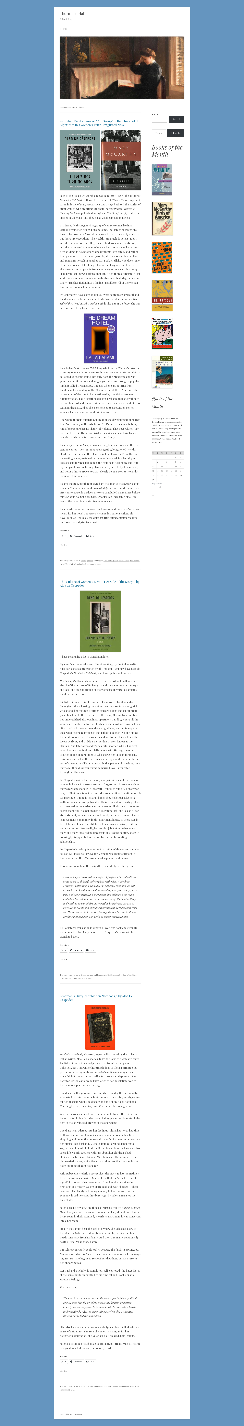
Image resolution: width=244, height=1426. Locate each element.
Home (63, 28)
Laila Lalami (124, 560)
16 (180, 466)
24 (153, 475)
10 (153, 466)
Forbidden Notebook (128, 1386)
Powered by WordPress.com (71, 1414)
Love (62, 978)
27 (167, 475)
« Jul (159, 487)
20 (167, 471)
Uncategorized (87, 560)
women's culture (72, 978)
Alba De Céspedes (111, 560)
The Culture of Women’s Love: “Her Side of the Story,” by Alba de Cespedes (99, 583)
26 (162, 475)
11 (157, 466)
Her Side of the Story (128, 975)
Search (155, 114)
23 (180, 471)
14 (171, 466)
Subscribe (176, 132)
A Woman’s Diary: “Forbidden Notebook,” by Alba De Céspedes (96, 998)
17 (153, 471)
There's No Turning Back (75, 564)
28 (172, 475)
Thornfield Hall (72, 13)
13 (166, 466)
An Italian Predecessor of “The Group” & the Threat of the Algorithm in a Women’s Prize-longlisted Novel (100, 123)
